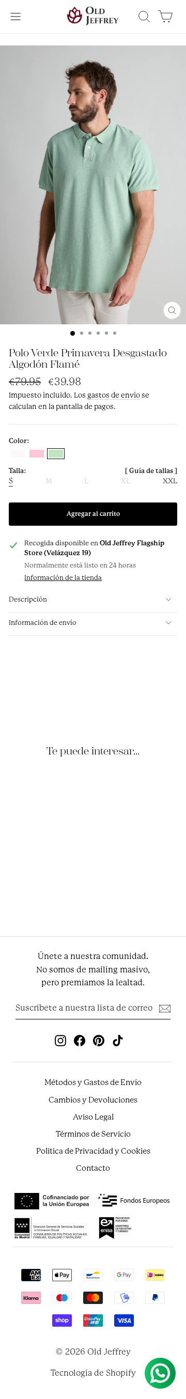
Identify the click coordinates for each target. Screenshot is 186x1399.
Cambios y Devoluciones (93, 1100)
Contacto (93, 1168)
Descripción (28, 599)
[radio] (17, 453)
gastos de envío (113, 395)
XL (125, 481)
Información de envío (42, 622)
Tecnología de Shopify (93, 1373)
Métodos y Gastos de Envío (93, 1082)
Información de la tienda (63, 577)
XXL (170, 481)
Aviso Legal (93, 1117)
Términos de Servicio (93, 1134)
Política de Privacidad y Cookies (93, 1151)
